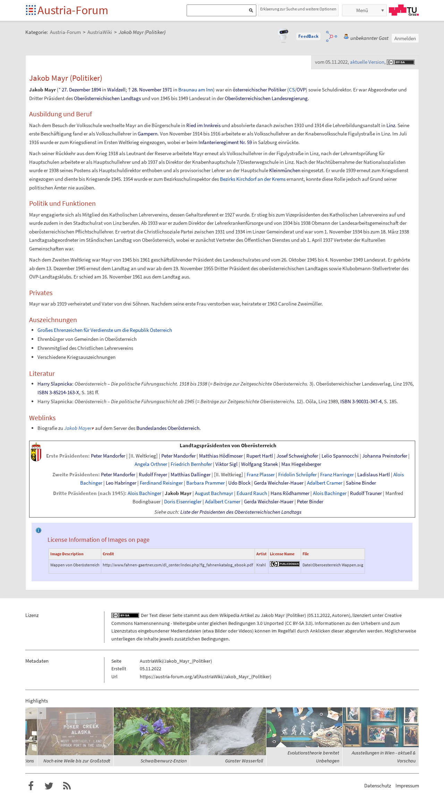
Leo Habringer (121, 483)
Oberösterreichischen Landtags (107, 98)
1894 (96, 89)
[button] (308, 36)
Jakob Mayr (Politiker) (283, 615)
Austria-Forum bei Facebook (30, 786)
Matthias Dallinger (191, 474)
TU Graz (404, 10)
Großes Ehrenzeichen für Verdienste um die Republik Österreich (104, 330)
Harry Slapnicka (54, 383)
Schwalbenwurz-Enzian (163, 761)
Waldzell (116, 89)
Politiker (277, 89)
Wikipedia (229, 615)
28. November (146, 89)
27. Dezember (76, 89)
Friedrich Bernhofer (191, 464)
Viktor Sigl (226, 464)
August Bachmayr (214, 493)
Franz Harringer (337, 474)
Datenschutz (377, 785)
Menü (362, 10)
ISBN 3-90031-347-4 (361, 401)
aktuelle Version (367, 62)
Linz (390, 125)
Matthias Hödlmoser (221, 456)
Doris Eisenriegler (183, 501)
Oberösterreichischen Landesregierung (266, 98)
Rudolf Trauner (366, 493)
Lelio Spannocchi (340, 456)
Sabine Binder (361, 483)
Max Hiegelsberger (301, 464)
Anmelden (405, 38)
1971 (167, 89)
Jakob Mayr (178, 493)
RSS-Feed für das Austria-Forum (66, 786)
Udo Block (239, 483)
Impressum (407, 785)
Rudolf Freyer (153, 474)
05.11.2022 (319, 615)
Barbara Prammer (205, 483)
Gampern (147, 133)
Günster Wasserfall (244, 761)
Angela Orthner (151, 464)
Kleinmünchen (284, 170)
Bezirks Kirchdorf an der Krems (252, 179)
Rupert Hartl (259, 456)
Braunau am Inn (195, 89)
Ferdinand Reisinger (161, 483)
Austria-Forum (72, 10)
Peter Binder (310, 501)
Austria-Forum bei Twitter (48, 786)
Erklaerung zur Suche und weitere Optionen (298, 8)
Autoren (340, 615)
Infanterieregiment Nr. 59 (225, 142)
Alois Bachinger (144, 493)
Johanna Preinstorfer (384, 456)
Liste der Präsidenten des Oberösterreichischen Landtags (240, 512)
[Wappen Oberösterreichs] (36, 451)
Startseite (31, 11)
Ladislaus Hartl (373, 474)
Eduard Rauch (252, 493)
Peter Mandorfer (108, 456)
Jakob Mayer (78, 428)
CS (292, 89)
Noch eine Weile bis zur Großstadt (76, 761)
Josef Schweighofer (297, 456)
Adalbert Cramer (324, 483)
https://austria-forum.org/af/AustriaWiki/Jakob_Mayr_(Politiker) (205, 676)
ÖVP (301, 89)
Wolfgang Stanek (259, 464)
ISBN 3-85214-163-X (58, 392)
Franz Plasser (261, 474)
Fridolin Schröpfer (297, 474)
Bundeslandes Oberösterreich (167, 428)
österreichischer (250, 89)
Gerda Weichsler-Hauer (279, 483)
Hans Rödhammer (290, 493)
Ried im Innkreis (203, 125)
